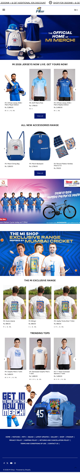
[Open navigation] (18, 9)
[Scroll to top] (75, 467)
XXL (10, 327)
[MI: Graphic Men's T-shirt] (15, 354)
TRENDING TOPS (40, 333)
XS (5, 110)
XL (11, 110)
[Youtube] (11, 463)
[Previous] (4, 89)
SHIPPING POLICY (31, 440)
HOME (8, 437)
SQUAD (31, 437)
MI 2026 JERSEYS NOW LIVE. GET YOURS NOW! (40, 64)
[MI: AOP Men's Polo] (40, 85)
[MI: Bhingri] (40, 302)
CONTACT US (53, 444)
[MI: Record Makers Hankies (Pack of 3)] (64, 146)
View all (40, 116)
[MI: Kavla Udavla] (14, 302)
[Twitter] (7, 463)
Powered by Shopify (23, 470)
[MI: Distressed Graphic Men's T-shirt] (40, 354)
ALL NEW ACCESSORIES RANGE (40, 125)
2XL (14, 110)
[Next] (75, 89)
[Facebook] (4, 463)
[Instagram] (15, 463)
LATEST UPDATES (42, 437)
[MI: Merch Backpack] (40, 146)
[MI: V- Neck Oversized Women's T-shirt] (64, 354)
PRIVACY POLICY (15, 440)
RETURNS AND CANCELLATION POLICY (54, 440)
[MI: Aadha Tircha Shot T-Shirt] (65, 302)
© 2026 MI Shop (9, 470)
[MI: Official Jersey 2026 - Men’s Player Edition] (15, 85)
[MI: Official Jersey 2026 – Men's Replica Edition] (64, 85)
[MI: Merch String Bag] (15, 146)
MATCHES (16, 437)
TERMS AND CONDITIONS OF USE (33, 444)
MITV (24, 437)
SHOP (62, 437)
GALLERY (54, 437)
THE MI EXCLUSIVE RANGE (40, 280)
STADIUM (69, 437)
